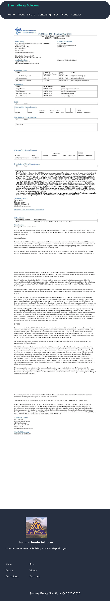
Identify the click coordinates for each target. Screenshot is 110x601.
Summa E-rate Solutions (23, 5)
